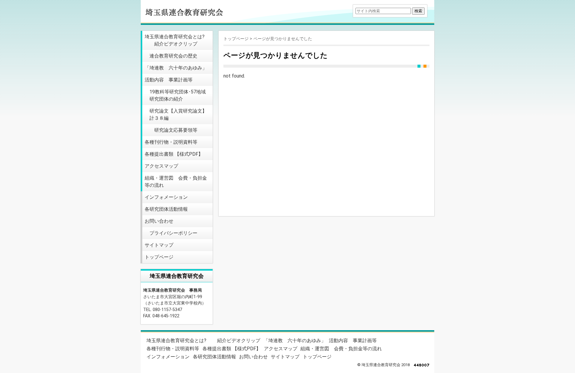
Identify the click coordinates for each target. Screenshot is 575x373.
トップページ (159, 257)
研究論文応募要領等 (175, 130)
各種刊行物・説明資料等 (171, 142)
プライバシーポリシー (173, 233)
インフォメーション (166, 197)
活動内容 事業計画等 (169, 80)
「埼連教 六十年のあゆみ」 (176, 68)
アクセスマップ (161, 166)
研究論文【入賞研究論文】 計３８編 (178, 114)
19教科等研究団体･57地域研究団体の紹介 (177, 95)
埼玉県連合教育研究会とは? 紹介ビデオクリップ (175, 40)
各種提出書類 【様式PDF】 (174, 154)
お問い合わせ (159, 221)
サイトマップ (159, 245)
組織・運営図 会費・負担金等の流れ (176, 181)
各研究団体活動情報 (166, 209)
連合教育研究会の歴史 (173, 56)
